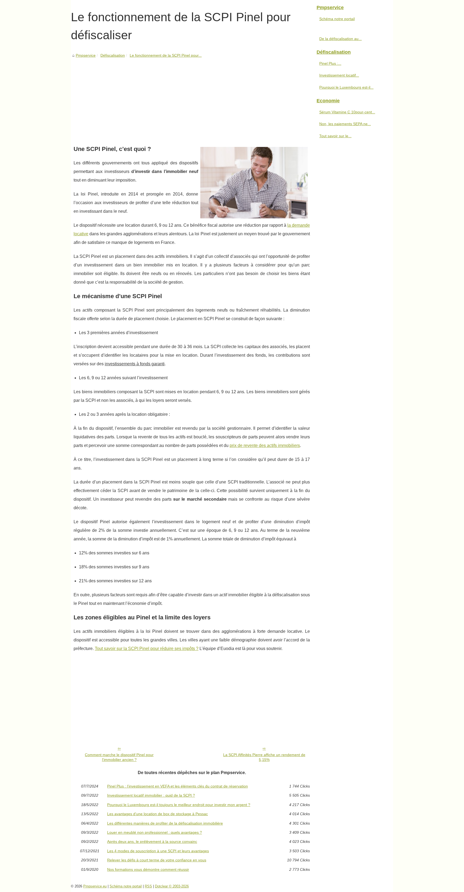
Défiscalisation (112, 55)
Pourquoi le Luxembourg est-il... (346, 87)
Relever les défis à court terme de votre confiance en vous (156, 860)
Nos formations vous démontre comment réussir (148, 869)
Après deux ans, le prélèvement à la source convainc (152, 841)
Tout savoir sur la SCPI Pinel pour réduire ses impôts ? (146, 648)
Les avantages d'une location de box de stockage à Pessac (157, 814)
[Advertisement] (192, 99)
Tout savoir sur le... (335, 136)
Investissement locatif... (339, 75)
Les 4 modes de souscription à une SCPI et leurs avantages (158, 851)
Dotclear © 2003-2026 (172, 886)
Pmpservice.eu (95, 886)
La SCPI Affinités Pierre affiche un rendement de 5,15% (264, 757)
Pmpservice (86, 55)
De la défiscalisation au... (340, 39)
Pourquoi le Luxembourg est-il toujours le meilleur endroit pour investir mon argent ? (178, 805)
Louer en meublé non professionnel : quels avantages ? (154, 832)
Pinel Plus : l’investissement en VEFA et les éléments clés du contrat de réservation (177, 786)
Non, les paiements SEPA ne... (345, 124)
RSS (148, 886)
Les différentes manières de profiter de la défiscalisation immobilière (165, 823)
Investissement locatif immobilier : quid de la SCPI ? (151, 795)
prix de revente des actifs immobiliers (265, 445)
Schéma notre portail (337, 19)
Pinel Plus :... (330, 63)
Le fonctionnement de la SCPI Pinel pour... (166, 55)
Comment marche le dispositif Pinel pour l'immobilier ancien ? (119, 757)
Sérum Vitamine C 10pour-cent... (347, 112)
